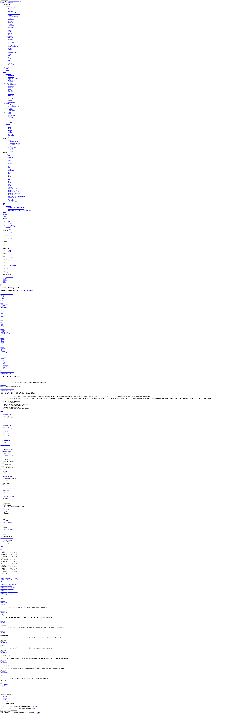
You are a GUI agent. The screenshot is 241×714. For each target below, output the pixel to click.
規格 (4, 362)
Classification (5, 368)
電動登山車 (8, 146)
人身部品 (8, 178)
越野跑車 (10, 130)
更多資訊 (3, 383)
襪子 (9, 184)
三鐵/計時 (10, 89)
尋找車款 (8, 65)
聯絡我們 (5, 696)
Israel (2, 320)
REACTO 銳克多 (11, 11)
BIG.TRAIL (10, 9)
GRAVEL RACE (11, 105)
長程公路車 (10, 88)
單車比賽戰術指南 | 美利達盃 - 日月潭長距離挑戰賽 (19, 210)
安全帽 (9, 182)
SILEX (9, 104)
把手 (9, 155)
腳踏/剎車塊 (10, 160)
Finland (2, 312)
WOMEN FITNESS (12, 121)
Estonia (2, 311)
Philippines (3, 339)
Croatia (2, 306)
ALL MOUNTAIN (12, 80)
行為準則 (10, 24)
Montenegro (3, 330)
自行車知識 (8, 206)
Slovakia (2, 346)
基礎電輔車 (8, 140)
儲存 (38, 712)
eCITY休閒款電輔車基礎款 (14, 143)
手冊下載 (10, 48)
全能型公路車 (11, 86)
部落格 (4, 204)
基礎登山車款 (11, 81)
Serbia (2, 343)
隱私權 (9, 58)
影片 (9, 57)
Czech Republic (4, 307)
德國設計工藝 (11, 27)
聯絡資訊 (10, 54)
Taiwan (2, 353)
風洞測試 (10, 34)
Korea (2, 323)
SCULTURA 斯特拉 (12, 12)
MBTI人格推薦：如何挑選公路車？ (16, 209)
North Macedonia (4, 336)
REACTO (10, 90)
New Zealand (3, 335)
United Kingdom (4, 357)
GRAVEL (8, 103)
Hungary (2, 315)
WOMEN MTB (11, 118)
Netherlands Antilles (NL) (6, 333)
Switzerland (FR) (4, 352)
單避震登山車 (11, 77)
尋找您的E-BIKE (9, 151)
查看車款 (8, 137)
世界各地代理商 (11, 45)
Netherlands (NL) (4, 332)
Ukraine (2, 356)
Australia (2, 298)
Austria (2, 299)
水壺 (9, 175)
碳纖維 (9, 30)
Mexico (2, 329)
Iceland (2, 316)
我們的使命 (10, 21)
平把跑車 (8, 99)
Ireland (2, 318)
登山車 (9, 113)
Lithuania (2, 325)
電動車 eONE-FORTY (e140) (14, 190)
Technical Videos (6, 366)
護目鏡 (9, 185)
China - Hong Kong (4, 304)
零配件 (7, 154)
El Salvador (3, 309)
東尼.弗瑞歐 (10, 39)
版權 (9, 60)
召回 (9, 51)
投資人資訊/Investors (10, 61)
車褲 (9, 181)
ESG (4, 213)
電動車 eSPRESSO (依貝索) (14, 193)
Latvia (2, 324)
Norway (2, 338)
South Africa (3, 348)
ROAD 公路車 (9, 83)
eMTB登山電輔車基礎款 (13, 141)
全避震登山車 (11, 75)
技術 (4, 367)
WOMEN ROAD (11, 120)
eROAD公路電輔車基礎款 (13, 144)
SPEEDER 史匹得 (12, 197)
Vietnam (2, 358)
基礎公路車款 (11, 95)
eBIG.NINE (10, 148)
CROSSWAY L (11, 117)
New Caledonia (4, 334)
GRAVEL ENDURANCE (13, 106)
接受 (2, 711)
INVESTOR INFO (12, 64)
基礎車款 (10, 122)
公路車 (9, 128)
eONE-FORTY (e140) (12, 147)
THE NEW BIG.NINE (12, 201)
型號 (4, 360)
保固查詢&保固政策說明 (13, 52)
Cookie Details (14, 711)
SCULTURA (10, 91)
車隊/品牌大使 (9, 36)
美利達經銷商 (11, 42)
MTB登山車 (8, 74)
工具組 (9, 172)
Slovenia (2, 347)
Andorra (2, 296)
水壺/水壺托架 (11, 170)
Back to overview (4, 602)
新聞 (4, 203)
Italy (1, 321)
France (2, 313)
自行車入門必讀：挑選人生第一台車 (16, 207)
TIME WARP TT (11, 200)
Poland (2, 340)
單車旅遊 (10, 49)
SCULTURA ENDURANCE (14, 14)
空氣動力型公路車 (12, 84)
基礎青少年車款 (11, 115)
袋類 (9, 164)
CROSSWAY (11, 109)
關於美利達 (8, 18)
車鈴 (9, 167)
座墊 (9, 158)
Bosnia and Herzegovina (5, 301)
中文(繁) (5, 280)
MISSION (10, 15)
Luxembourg (3, 326)
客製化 (4, 212)
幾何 (4, 363)
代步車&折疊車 (11, 110)
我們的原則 (10, 22)
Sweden (2, 350)
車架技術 (10, 33)
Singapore (3, 344)
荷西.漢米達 (10, 37)
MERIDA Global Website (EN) (7, 294)
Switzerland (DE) (4, 351)
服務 (7, 43)
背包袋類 (10, 163)
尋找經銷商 (3, 385)
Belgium (2, 300)
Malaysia (2, 327)
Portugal (2, 341)
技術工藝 (8, 28)
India (2, 317)
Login (7, 68)
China (2, 303)
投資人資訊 (10, 63)
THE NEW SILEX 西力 (13, 16)
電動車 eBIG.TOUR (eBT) (13, 191)
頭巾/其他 (10, 187)
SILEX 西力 (10, 199)
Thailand (2, 355)
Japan (2, 322)
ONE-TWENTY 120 (12, 7)
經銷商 (7, 40)
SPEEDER (10, 100)
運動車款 (10, 132)
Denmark (2, 308)
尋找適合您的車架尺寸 (13, 46)
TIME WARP (11, 94)
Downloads (5, 365)
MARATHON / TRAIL (13, 78)
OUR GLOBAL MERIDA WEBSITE (24, 290)
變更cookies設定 (7, 711)
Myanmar (2, 331)
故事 (9, 55)
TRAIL (9, 79)
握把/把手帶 (10, 157)
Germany (2, 314)
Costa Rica (3, 305)
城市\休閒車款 (9, 108)
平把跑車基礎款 (11, 102)
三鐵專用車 (8, 97)
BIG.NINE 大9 (11, 8)
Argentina (2, 297)
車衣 (9, 179)
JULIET (9, 116)
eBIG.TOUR (10, 149)
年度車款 (8, 125)
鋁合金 (9, 31)
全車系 (4, 72)
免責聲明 (5, 698)
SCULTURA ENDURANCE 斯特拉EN (16, 196)
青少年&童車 (8, 112)
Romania (2, 342)
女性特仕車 (10, 134)
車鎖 (9, 173)
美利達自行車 (11, 19)
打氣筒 (9, 169)
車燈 (9, 166)
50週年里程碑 (11, 25)
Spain (2, 349)
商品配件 (8, 161)
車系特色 (8, 6)
